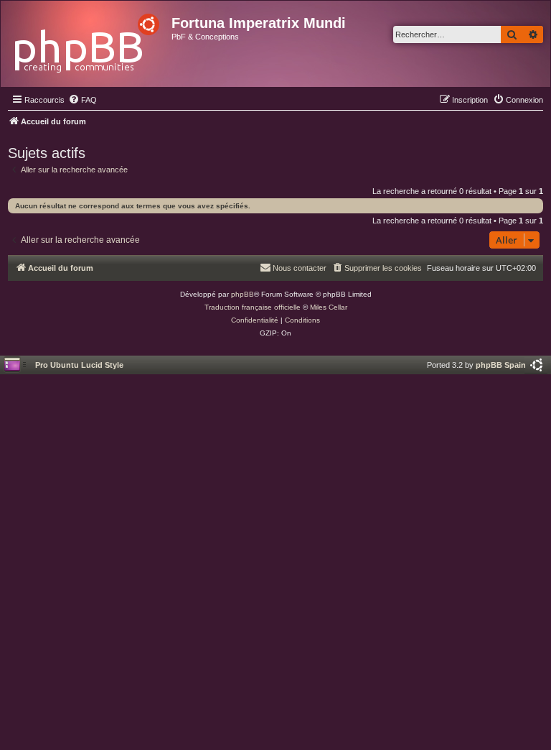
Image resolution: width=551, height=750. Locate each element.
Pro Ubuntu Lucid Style (79, 365)
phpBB (242, 294)
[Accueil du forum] (87, 39)
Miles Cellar (328, 307)
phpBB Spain (501, 365)
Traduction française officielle (252, 307)
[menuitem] (82, 99)
